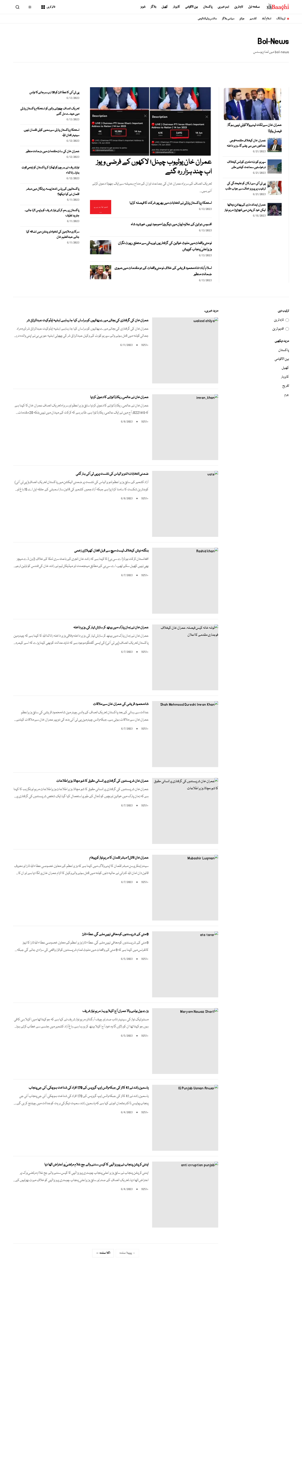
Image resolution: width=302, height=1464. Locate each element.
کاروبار (176, 6)
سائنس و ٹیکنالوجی (207, 19)
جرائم (242, 19)
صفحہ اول (254, 6)
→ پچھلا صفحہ (127, 1253)
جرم (286, 395)
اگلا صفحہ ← (103, 1253)
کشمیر (253, 19)
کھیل (165, 6)
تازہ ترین (238, 6)
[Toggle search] (17, 7)
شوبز (143, 6)
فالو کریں (51, 7)
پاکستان (207, 6)
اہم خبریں (223, 6)
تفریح (285, 386)
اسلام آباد (266, 19)
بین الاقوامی (191, 6)
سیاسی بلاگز (228, 19)
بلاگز (153, 6)
